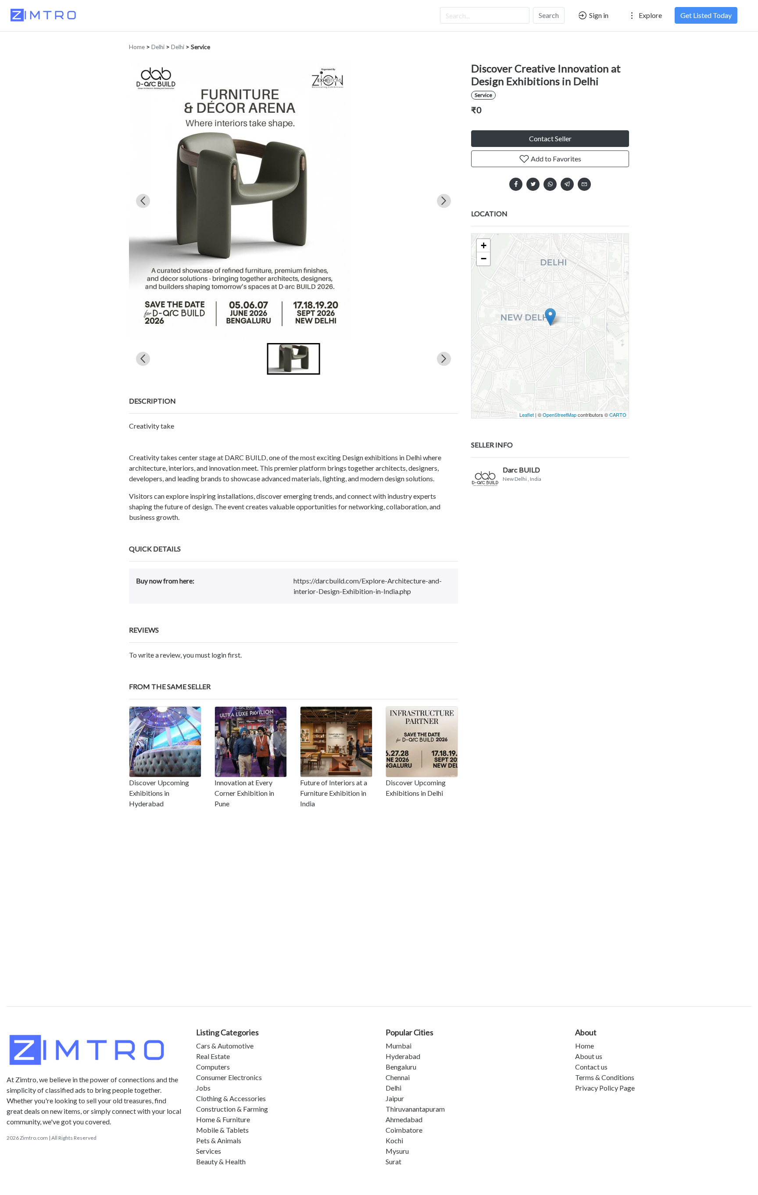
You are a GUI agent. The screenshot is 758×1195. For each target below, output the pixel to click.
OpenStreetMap (559, 414)
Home (137, 46)
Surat (393, 1161)
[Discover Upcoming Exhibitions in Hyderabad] (165, 742)
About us (588, 1056)
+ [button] (483, 245)
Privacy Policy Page (605, 1088)
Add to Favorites (555, 158)
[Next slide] (444, 201)
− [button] (483, 258)
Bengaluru (401, 1067)
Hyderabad (403, 1056)
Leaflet (526, 414)
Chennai (398, 1077)
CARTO (617, 414)
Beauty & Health (221, 1161)
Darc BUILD (521, 469)
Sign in (598, 15)
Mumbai (398, 1045)
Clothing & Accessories (231, 1098)
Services (208, 1151)
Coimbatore (404, 1130)
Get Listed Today (706, 15)
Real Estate (213, 1056)
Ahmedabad (404, 1119)
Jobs (203, 1088)
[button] (293, 359)
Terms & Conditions (604, 1077)
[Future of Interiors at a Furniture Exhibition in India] (336, 742)
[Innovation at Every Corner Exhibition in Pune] (250, 742)
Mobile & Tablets (222, 1130)
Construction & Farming (232, 1109)
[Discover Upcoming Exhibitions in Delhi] (422, 742)
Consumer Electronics (229, 1077)
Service (200, 46)
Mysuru (397, 1151)
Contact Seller (550, 138)
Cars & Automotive (225, 1045)
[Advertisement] (379, 923)
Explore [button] (649, 15)
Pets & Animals (218, 1140)
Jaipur (395, 1098)
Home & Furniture (223, 1119)
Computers (213, 1067)
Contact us (591, 1067)
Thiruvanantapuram (415, 1109)
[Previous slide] (143, 201)
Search (549, 15)
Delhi (157, 46)
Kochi (394, 1140)
